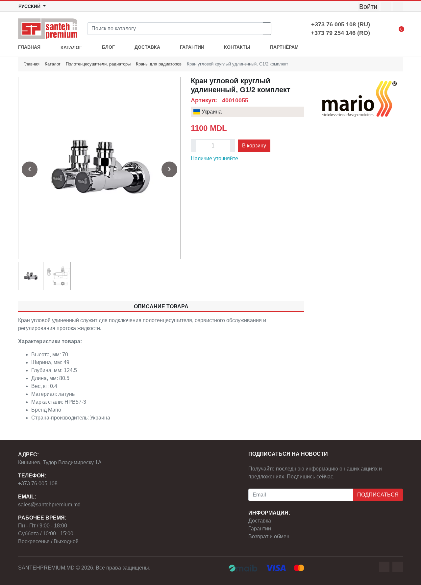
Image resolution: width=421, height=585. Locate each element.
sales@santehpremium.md (49, 504)
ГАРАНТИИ (192, 47)
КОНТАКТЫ (237, 47)
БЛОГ (108, 47)
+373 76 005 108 (38, 483)
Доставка (259, 520)
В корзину (254, 145)
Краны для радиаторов (159, 64)
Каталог (53, 64)
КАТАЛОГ (71, 47)
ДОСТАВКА (147, 47)
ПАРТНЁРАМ (284, 47)
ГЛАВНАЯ (29, 47)
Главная (31, 64)
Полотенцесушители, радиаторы (98, 64)
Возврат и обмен (268, 536)
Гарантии (259, 528)
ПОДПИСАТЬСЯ (378, 494)
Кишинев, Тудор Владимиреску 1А (60, 462)
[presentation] (29, 169)
